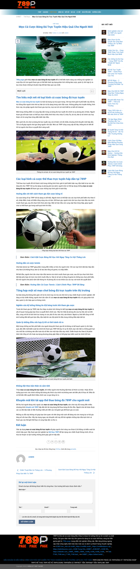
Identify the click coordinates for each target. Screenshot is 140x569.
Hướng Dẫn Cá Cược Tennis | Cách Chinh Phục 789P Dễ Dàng (57, 284)
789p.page (20, 80)
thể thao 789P (54, 432)
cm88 (87, 552)
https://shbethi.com (60, 552)
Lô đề (78, 12)
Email (46, 507)
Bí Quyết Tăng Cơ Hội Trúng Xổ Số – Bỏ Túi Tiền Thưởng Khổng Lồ (115, 133)
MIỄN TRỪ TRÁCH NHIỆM (52, 560)
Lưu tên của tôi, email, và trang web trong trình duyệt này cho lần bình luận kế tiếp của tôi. (51, 517)
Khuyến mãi (86, 12)
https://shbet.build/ (96, 554)
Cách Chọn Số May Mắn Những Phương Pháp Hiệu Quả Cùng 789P (115, 143)
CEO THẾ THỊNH (86, 560)
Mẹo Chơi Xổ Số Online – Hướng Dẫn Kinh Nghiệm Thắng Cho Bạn (115, 154)
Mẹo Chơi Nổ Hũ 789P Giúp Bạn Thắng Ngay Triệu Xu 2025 (116, 93)
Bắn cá (61, 12)
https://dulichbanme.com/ (62, 549)
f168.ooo (61, 554)
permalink (73, 449)
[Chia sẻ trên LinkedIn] (63, 442)
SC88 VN (104, 549)
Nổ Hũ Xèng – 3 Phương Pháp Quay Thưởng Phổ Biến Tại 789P (115, 83)
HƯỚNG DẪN (96, 12)
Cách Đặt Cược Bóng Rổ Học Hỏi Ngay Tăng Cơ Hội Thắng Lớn (57, 257)
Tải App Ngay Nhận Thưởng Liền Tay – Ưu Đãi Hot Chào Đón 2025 (115, 122)
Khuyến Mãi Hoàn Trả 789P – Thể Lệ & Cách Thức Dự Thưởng (115, 103)
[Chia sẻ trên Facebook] (48, 442)
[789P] (26, 4)
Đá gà (73, 12)
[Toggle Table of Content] (91, 91)
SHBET (18, 17)
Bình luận (22, 489)
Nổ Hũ (67, 12)
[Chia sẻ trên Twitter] (52, 442)
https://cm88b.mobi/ (83, 546)
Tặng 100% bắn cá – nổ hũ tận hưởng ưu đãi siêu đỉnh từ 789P (115, 112)
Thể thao (53, 12)
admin (66, 33)
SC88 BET (96, 549)
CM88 (71, 552)
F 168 (68, 554)
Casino (45, 12)
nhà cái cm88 (70, 546)
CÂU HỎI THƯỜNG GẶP (70, 560)
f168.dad (74, 554)
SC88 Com (60, 546)
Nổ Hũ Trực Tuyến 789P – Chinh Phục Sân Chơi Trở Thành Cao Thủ (115, 73)
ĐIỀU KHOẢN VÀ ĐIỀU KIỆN (13, 560)
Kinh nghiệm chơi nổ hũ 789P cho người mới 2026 (115, 33)
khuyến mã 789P (32, 407)
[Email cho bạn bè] (56, 442)
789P (39, 12)
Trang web (73, 507)
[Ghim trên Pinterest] (59, 442)
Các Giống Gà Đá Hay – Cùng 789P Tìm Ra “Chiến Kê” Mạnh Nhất (115, 62)
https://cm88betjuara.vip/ (101, 546)
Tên (20, 507)
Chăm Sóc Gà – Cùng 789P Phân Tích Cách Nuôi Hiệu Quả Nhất (115, 52)
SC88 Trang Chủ (79, 549)
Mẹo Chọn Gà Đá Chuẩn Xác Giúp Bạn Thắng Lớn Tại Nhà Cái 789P (115, 43)
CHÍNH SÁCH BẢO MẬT (32, 560)
